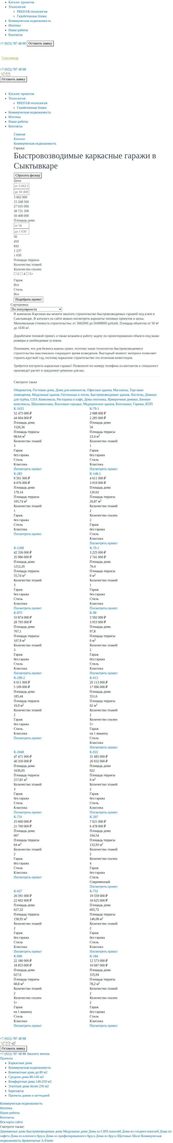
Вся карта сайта (11, 1122)
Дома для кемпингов (70, 390)
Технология (16, 7)
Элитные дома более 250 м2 (28, 1086)
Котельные (123, 404)
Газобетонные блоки (32, 16)
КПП (149, 404)
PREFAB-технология (32, 11)
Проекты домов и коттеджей (29, 1095)
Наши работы (18, 30)
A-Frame (47, 1140)
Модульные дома (75, 1131)
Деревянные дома (13, 1131)
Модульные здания (45, 394)
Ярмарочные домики (123, 399)
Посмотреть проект (28, 469)
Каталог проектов (21, 2)
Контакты (15, 34)
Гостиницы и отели (75, 394)
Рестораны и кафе (69, 399)
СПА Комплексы (42, 399)
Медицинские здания (98, 404)
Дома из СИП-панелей (104, 1131)
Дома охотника (95, 399)
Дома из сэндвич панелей (140, 1131)
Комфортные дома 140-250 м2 (29, 1081)
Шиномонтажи (42, 404)
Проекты (6, 1058)
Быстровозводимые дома (44, 1131)
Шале (136, 1136)
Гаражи (138, 404)
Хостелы (137, 394)
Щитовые (124, 1136)
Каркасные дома (20, 1063)
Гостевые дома (43, 390)
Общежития (22, 390)
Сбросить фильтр (27, 175)
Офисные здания (99, 390)
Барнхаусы (16, 1091)
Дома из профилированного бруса (70, 1136)
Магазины (120, 390)
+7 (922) (13, 43)
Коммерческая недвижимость (29, 21)
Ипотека (14, 25)
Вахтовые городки (68, 404)
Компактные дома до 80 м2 (27, 1072)
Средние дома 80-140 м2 (26, 1077)
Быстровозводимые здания (110, 394)
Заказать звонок (38, 1053)
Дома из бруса (106, 1136)
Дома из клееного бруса (28, 1136)
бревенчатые (31, 1140)
